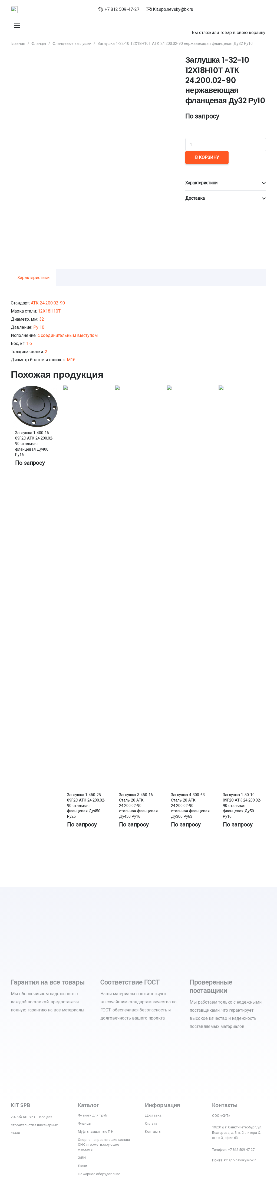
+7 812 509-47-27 (122, 9)
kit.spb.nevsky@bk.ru (241, 1160)
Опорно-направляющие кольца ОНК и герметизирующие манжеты (104, 1144)
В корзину (207, 157)
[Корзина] (194, 18)
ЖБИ (82, 1158)
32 (41, 319)
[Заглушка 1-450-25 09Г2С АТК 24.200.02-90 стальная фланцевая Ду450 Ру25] (86, 388)
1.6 (29, 343)
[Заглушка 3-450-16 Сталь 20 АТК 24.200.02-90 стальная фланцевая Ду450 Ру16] (138, 388)
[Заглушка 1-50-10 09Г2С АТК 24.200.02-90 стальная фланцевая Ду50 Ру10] (242, 388)
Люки (82, 1166)
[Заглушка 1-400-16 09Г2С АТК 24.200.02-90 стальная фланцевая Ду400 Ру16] (34, 388)
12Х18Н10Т (49, 311)
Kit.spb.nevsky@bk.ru (173, 9)
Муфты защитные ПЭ (95, 1131)
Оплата (151, 1123)
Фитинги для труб (92, 1115)
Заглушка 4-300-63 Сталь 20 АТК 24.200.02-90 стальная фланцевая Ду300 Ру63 (190, 806)
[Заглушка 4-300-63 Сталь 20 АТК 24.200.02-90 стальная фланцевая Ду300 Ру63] (190, 388)
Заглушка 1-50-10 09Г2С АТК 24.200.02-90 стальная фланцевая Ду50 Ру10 (242, 806)
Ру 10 (38, 327)
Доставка (153, 1115)
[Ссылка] (14, 9)
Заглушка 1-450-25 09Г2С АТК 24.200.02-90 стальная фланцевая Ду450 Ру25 (86, 806)
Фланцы (38, 43)
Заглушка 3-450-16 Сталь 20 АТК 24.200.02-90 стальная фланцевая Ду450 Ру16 (138, 806)
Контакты (153, 1131)
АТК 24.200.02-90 (48, 303)
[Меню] (17, 25)
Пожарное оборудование (99, 1174)
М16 (71, 359)
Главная (18, 43)
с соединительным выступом (68, 335)
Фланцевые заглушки (71, 43)
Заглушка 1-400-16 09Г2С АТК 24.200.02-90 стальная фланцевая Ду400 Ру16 (34, 444)
